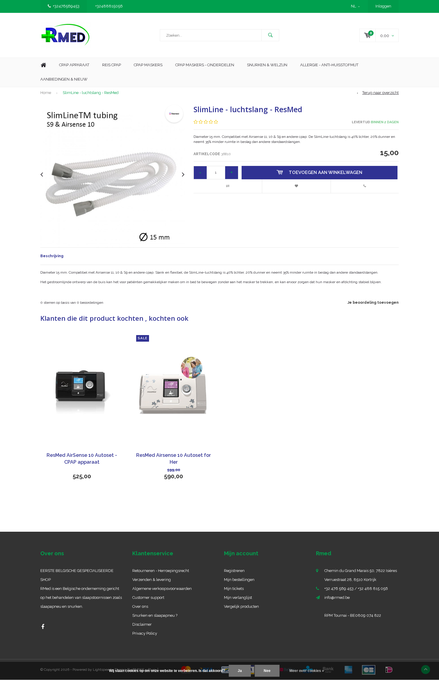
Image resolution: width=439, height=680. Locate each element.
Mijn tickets (234, 588)
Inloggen (383, 6)
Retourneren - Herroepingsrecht (160, 570)
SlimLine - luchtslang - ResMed (91, 92)
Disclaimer (142, 624)
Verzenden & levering (151, 579)
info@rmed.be (337, 597)
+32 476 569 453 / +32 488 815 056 (356, 588)
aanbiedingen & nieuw (64, 79)
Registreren (234, 570)
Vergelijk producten (241, 606)
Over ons (140, 606)
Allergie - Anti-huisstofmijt (329, 65)
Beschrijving (51, 256)
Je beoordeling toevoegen (373, 302)
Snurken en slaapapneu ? (154, 615)
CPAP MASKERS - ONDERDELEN (204, 65)
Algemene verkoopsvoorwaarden (162, 588)
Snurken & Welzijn (267, 65)
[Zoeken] (270, 35)
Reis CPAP (111, 65)
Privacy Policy (144, 633)
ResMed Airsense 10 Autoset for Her (173, 458)
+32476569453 (66, 6)
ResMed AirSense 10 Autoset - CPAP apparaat (82, 458)
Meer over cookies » (306, 671)
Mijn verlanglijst (238, 597)
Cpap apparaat (74, 65)
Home (43, 65)
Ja (240, 671)
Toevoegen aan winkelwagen (325, 172)
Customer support (148, 597)
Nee (267, 671)
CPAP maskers (148, 65)
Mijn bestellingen (239, 579)
